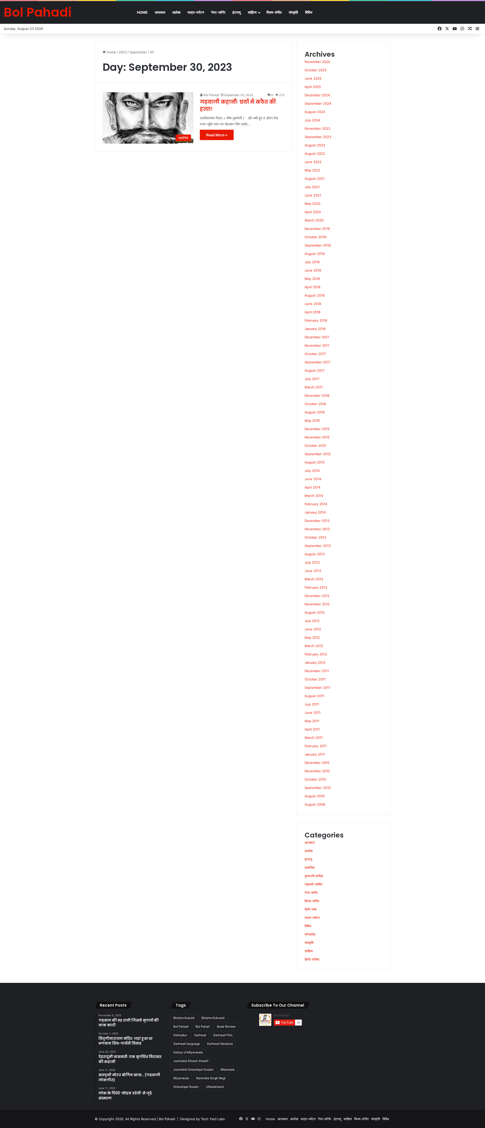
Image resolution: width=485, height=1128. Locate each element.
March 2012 (314, 646)
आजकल (160, 12)
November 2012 (317, 604)
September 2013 (318, 546)
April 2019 (312, 287)
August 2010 (315, 796)
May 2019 (312, 279)
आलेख (176, 12)
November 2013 (317, 529)
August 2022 (315, 153)
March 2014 (314, 496)
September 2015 (318, 454)
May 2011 (312, 721)
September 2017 (317, 362)
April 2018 (312, 312)
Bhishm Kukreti (184, 1018)
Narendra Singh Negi (210, 1078)
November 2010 (317, 771)
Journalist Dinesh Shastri (190, 1061)
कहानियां (309, 868)
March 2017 (314, 387)
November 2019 (317, 229)
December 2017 (317, 337)
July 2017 (312, 379)
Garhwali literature (220, 1044)
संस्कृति (293, 12)
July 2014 (312, 471)
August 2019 (315, 254)
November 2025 (317, 62)
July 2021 (312, 187)
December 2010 (317, 763)
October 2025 (316, 70)
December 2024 (317, 95)
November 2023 (317, 128)
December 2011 (317, 671)
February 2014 (316, 504)
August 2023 (315, 145)
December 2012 (317, 596)
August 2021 (315, 178)
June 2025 (313, 78)
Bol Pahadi (211, 95)
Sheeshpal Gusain (186, 1087)
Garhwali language (186, 1044)
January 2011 (315, 754)
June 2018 (313, 304)
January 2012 (315, 662)
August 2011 (314, 696)
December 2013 (317, 521)
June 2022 (313, 162)
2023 (123, 52)
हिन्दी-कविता (312, 959)
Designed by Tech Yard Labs (202, 1119)
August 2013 (315, 554)
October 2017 (315, 354)
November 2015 (317, 437)
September (138, 52)
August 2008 (315, 804)
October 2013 (315, 537)
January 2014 (315, 512)
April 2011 (312, 729)
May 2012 (312, 637)
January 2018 (315, 329)
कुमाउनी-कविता (314, 876)
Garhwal (200, 1035)
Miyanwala (181, 1078)
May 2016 (312, 420)
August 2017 (314, 370)
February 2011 (316, 746)
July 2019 (312, 262)
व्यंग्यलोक (310, 934)
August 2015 (315, 462)
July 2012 (312, 621)
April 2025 (313, 87)
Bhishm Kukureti (213, 1018)
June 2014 (313, 479)
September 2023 (318, 137)
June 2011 (313, 713)
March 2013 (314, 579)
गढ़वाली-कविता (313, 884)
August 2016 (315, 412)
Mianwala (227, 1069)
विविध (308, 12)
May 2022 (312, 170)
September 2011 (317, 687)
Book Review (226, 1026)
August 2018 (315, 295)
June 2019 (313, 270)
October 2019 (315, 237)
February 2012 (316, 654)
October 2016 (315, 404)
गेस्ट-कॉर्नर (218, 12)
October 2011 (315, 679)
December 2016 (317, 395)
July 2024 (312, 120)
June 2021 (313, 195)
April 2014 (312, 487)
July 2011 (312, 704)
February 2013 (316, 587)
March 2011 (314, 738)
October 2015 (315, 446)
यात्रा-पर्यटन (195, 12)
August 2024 (315, 112)
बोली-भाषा (311, 909)
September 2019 (318, 245)
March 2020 (314, 220)
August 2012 (315, 612)
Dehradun (180, 1035)
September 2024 (318, 103)
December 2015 (317, 429)
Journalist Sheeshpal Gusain (193, 1069)
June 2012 (313, 629)
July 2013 (312, 562)
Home (142, 12)
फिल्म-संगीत (274, 12)
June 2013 (313, 571)
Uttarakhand (215, 1087)
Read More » (216, 135)
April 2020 (313, 212)
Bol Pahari (203, 1026)
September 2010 (318, 788)
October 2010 (315, 779)
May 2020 (312, 204)
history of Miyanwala (188, 1052)
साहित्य (252, 12)
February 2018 (316, 320)
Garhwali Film (222, 1035)
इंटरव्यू (236, 12)
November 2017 (317, 345)
